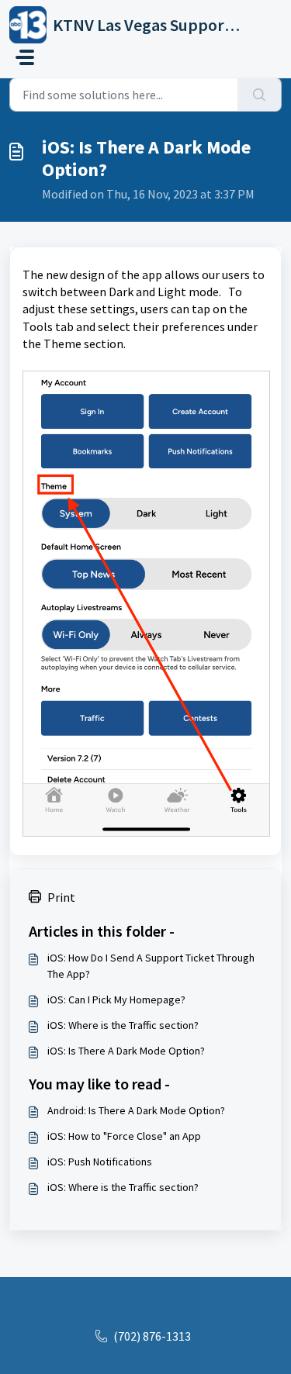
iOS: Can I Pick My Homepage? (116, 999)
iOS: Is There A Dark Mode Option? (126, 1051)
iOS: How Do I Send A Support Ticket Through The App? (151, 966)
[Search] (259, 95)
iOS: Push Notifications (99, 1162)
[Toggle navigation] (24, 57)
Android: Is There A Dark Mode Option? (136, 1110)
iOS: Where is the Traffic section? (123, 1025)
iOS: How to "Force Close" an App (124, 1136)
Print (61, 897)
